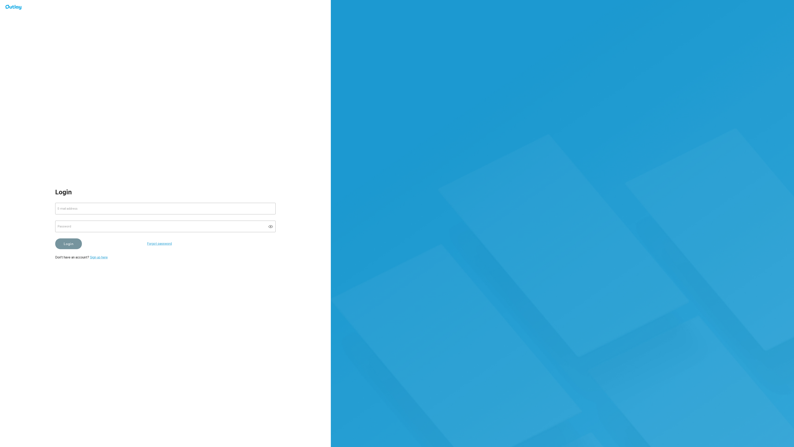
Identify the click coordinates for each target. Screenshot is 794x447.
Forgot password (159, 244)
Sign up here (99, 257)
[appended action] (270, 226)
